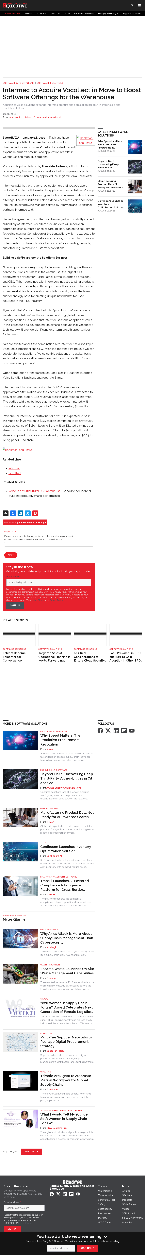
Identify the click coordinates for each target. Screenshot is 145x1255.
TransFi (50, 894)
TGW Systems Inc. (56, 1128)
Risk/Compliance (49, 930)
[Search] (132, 5)
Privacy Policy (56, 600)
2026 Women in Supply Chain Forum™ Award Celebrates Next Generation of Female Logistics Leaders (66, 1007)
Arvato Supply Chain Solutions (63, 787)
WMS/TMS (45, 1072)
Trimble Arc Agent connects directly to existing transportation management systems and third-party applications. (65, 1097)
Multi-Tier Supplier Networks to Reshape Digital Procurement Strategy (66, 1041)
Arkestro (51, 749)
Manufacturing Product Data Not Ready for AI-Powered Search (111, 184)
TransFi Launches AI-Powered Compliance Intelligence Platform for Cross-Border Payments (64, 885)
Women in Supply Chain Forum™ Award (61, 1110)
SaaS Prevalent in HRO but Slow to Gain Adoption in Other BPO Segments (125, 657)
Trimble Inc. (53, 1089)
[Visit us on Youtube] (132, 730)
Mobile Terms (37, 600)
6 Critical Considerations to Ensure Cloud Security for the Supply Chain (89, 657)
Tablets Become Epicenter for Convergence (14, 656)
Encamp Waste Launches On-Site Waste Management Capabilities (67, 971)
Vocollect (14, 473)
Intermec (14, 468)
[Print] (5, 513)
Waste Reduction (50, 965)
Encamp (51, 978)
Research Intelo (55, 1051)
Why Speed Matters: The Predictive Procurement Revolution (110, 144)
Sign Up (15, 605)
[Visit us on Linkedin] (116, 730)
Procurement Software (53, 731)
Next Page (31, 1151)
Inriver (50, 822)
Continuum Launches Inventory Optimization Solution (111, 204)
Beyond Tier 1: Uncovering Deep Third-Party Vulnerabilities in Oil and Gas (110, 164)
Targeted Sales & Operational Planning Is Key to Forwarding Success (54, 657)
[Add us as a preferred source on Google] (35, 513)
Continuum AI (54, 856)
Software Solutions (50, 83)
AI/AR (43, 843)
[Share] (13, 513)
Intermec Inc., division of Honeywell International (35, 117)
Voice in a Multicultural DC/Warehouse (34, 491)
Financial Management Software (58, 877)
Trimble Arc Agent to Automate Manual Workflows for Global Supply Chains (65, 1080)
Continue (87, 1248)
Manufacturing (49, 808)
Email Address (14, 577)
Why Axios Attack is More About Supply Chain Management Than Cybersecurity (66, 938)
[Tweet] (28, 513)
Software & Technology (18, 83)
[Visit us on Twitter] (108, 730)
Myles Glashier (15, 919)
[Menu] (139, 5)
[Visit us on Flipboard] (124, 730)
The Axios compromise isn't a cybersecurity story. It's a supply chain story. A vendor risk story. (67, 953)
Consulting (46, 1033)
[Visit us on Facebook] (100, 730)
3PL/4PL (44, 999)
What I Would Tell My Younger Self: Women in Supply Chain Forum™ (64, 1118)
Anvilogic (51, 947)
